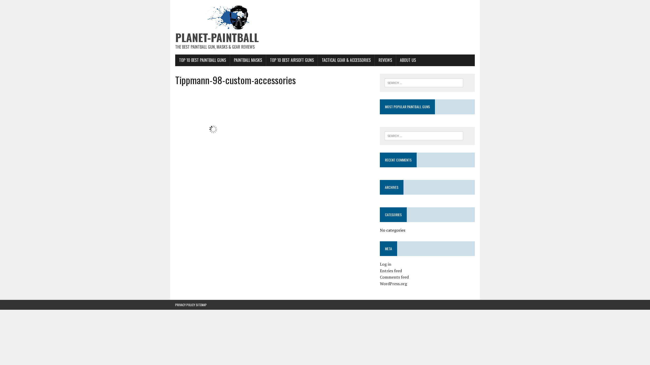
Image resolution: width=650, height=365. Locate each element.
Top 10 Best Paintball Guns (202, 60)
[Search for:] (424, 82)
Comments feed (394, 277)
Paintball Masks (248, 60)
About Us (408, 60)
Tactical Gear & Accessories (346, 60)
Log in (385, 264)
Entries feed (391, 270)
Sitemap (201, 305)
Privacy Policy (185, 305)
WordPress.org (393, 283)
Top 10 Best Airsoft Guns (292, 60)
